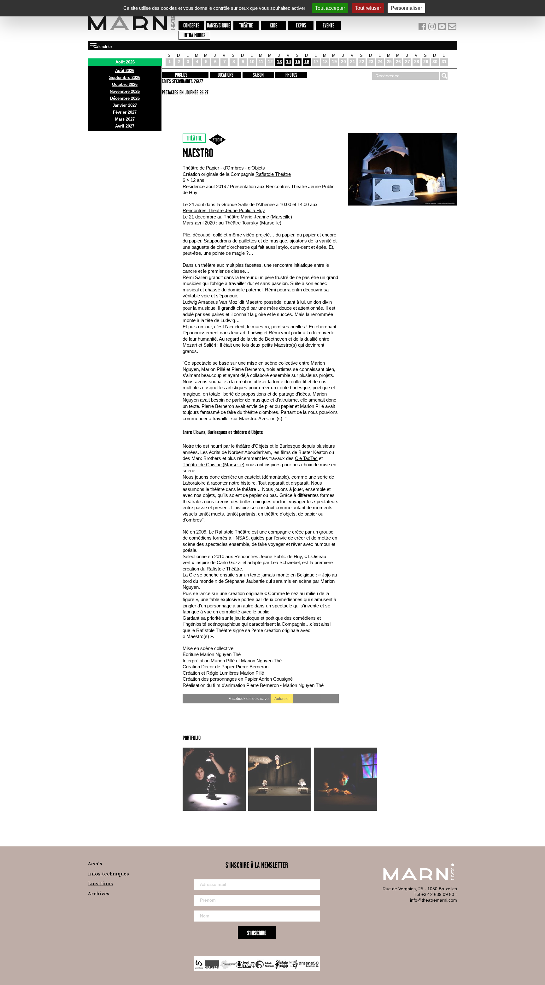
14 (288, 61)
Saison (258, 75)
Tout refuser (368, 8)
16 (306, 61)
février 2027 (125, 112)
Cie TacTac (306, 458)
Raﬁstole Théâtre (273, 174)
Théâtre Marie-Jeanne (246, 216)
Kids (273, 26)
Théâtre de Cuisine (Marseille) (213, 464)
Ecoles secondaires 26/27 (181, 82)
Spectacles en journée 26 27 (184, 93)
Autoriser (282, 698)
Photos (291, 75)
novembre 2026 (125, 91)
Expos (301, 26)
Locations (225, 75)
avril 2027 (124, 126)
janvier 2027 (125, 105)
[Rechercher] (444, 76)
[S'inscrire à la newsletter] (452, 28)
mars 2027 (125, 119)
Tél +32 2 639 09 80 (434, 894)
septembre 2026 (124, 77)
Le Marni (131, 31)
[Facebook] (423, 28)
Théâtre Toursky (241, 222)
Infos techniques (108, 874)
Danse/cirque (218, 26)
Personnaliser (406, 8)
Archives (98, 894)
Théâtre (246, 26)
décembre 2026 (125, 98)
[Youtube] (443, 28)
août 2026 (124, 70)
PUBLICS (181, 75)
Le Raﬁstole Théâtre (229, 531)
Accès (95, 864)
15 (297, 61)
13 (279, 61)
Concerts (191, 26)
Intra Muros (194, 36)
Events (328, 26)
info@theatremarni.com (433, 900)
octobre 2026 (125, 84)
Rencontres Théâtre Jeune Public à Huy (224, 210)
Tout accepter (330, 8)
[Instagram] (432, 28)
